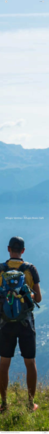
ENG (41, 1)
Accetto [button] (45, 432)
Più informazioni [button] (17, 432)
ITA (39, 1)
